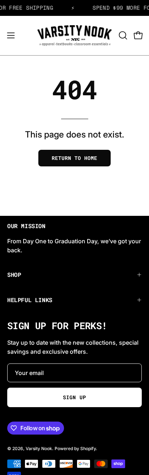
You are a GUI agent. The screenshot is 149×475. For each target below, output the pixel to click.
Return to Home (74, 158)
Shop (14, 274)
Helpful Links (29, 300)
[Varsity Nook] (75, 35)
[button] (122, 35)
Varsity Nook (39, 448)
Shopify (88, 448)
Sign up (74, 397)
